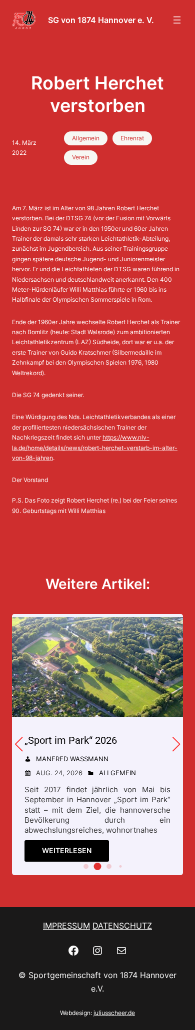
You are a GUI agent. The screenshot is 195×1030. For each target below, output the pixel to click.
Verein (81, 157)
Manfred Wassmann (72, 759)
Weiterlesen (67, 850)
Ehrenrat (132, 138)
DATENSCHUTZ (122, 926)
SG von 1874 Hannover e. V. (101, 20)
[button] (86, 866)
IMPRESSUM (66, 926)
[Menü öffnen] (177, 20)
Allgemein (86, 138)
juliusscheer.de (114, 1013)
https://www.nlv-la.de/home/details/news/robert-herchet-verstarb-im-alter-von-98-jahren (95, 448)
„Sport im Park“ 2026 (70, 740)
